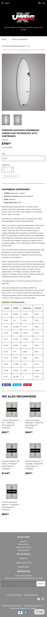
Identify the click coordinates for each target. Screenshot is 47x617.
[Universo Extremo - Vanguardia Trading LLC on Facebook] (38, 599)
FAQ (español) (23, 550)
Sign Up (41, 584)
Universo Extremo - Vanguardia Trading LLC (25, 606)
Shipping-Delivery (31, 595)
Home (4, 39)
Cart (43, 3)
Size (3, 154)
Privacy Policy (23, 544)
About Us (23, 541)
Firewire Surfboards (19, 39)
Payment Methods (14, 595)
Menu (7, 3)
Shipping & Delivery (23, 547)
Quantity (5, 165)
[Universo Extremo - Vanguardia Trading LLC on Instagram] (43, 599)
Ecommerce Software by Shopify (23, 608)
